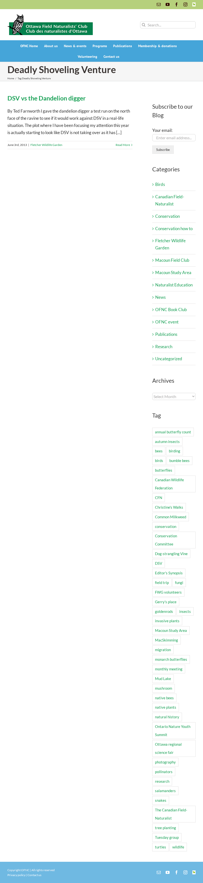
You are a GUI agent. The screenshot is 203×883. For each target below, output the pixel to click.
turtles (160, 847)
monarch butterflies (171, 659)
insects (185, 611)
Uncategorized (168, 358)
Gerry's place (166, 602)
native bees (164, 698)
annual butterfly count (173, 432)
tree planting (165, 827)
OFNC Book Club (171, 309)
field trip (162, 582)
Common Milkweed (170, 517)
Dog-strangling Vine (171, 553)
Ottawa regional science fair (168, 748)
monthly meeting (168, 669)
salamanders (165, 790)
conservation (165, 526)
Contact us (34, 875)
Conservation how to (174, 228)
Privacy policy (16, 875)
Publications (166, 334)
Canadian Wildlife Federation (169, 484)
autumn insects (167, 441)
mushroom (163, 688)
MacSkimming (166, 640)
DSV (158, 563)
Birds (160, 184)
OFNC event (166, 321)
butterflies (163, 470)
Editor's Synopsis (169, 573)
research (162, 781)
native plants (165, 707)
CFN (158, 497)
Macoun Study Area (173, 272)
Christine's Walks (169, 507)
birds (159, 460)
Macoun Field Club (172, 260)
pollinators (164, 771)
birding (174, 451)
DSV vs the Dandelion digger (46, 98)
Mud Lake (163, 678)
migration (163, 649)
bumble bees (179, 460)
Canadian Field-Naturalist (169, 200)
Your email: (162, 130)
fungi (179, 582)
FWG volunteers (168, 592)
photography (165, 762)
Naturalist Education (174, 284)
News (160, 297)
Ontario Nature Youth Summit (172, 730)
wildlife (178, 847)
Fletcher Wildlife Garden (46, 145)
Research (163, 346)
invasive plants (167, 621)
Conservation (167, 216)
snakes (160, 800)
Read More (123, 145)
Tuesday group (167, 837)
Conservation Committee (166, 540)
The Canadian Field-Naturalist (171, 814)
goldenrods (164, 611)
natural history (167, 717)
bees (159, 451)
